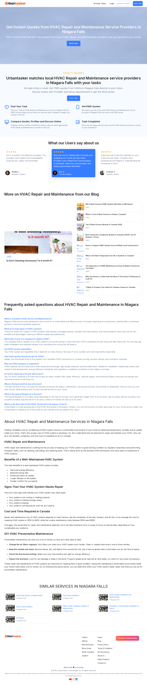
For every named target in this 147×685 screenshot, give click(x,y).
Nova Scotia (86, 648)
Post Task (137, 3)
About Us (101, 656)
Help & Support (103, 659)
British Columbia (88, 652)
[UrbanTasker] (13, 636)
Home (100, 637)
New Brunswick (88, 645)
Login (112, 3)
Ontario (85, 637)
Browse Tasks (100, 3)
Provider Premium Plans (127, 638)
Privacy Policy (103, 645)
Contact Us (102, 663)
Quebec (85, 656)
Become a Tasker (123, 3)
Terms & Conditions (105, 648)
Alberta (84, 641)
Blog (99, 641)
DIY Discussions (103, 652)
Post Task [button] (73, 43)
